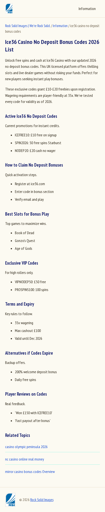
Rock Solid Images (41, 499)
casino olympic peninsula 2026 (26, 446)
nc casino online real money (24, 459)
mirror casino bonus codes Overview (30, 471)
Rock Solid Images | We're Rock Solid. (27, 25)
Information (87, 8)
